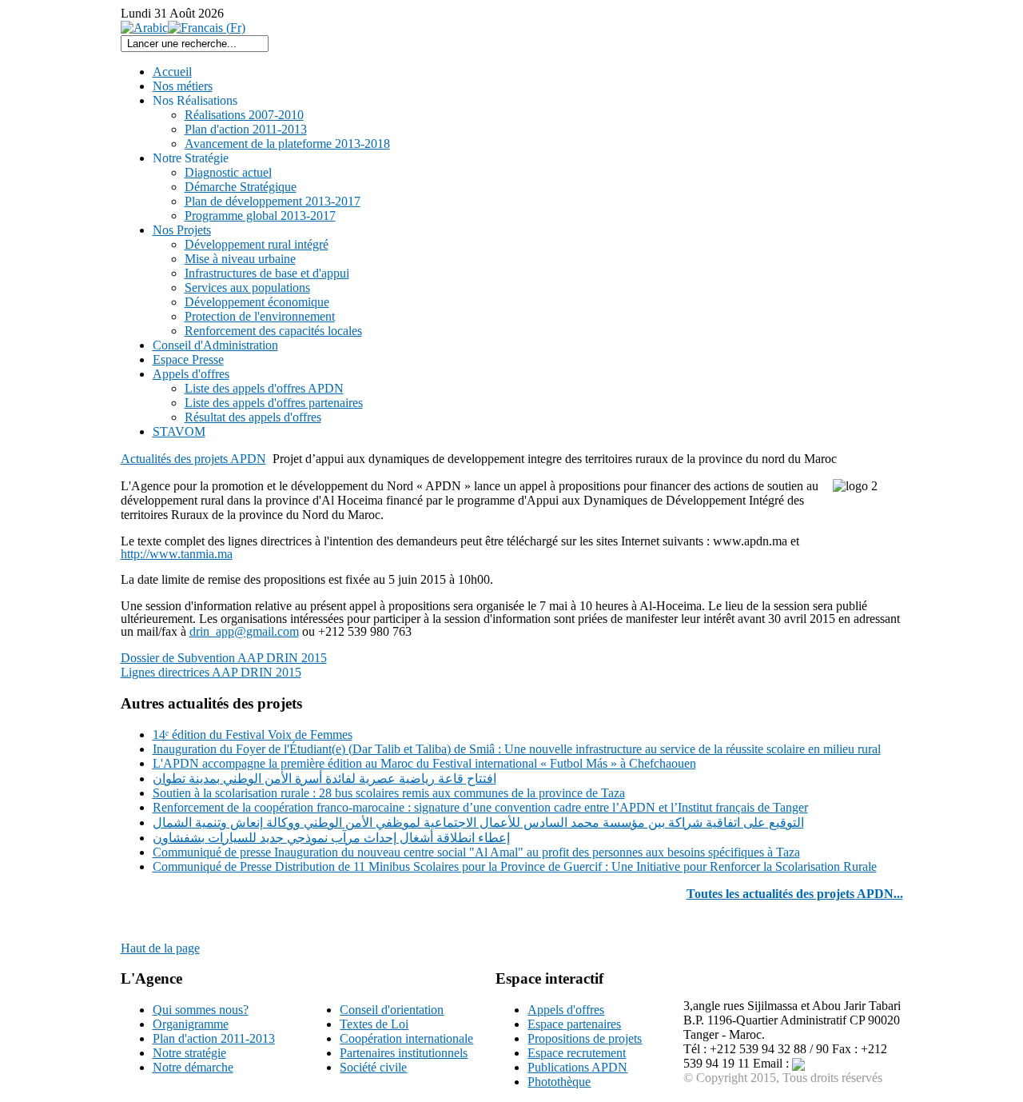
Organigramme (191, 1024)
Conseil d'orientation (392, 1009)
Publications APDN (577, 1067)
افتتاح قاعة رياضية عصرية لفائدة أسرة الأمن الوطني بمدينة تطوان (324, 778)
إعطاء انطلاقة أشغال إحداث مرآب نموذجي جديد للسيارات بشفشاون (331, 837)
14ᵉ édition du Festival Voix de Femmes (252, 734)
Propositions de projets (584, 1038)
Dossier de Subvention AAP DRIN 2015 (224, 658)
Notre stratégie (189, 1053)
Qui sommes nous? (201, 1009)
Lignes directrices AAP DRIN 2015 (211, 672)
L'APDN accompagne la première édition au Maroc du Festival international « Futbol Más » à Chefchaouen (424, 763)
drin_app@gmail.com (244, 631)
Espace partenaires (574, 1024)
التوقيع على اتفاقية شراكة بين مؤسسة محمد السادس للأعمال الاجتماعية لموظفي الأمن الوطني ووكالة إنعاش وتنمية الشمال (478, 822)
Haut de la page (160, 948)
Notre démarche (193, 1067)
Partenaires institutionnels (404, 1053)
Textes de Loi (374, 1024)
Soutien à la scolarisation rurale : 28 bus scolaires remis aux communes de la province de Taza (389, 793)
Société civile (373, 1067)
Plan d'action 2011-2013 (214, 1038)
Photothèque (559, 1081)
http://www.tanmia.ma (177, 554)
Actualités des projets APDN (193, 458)
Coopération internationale (406, 1038)
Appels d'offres (565, 1009)
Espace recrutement (576, 1053)
